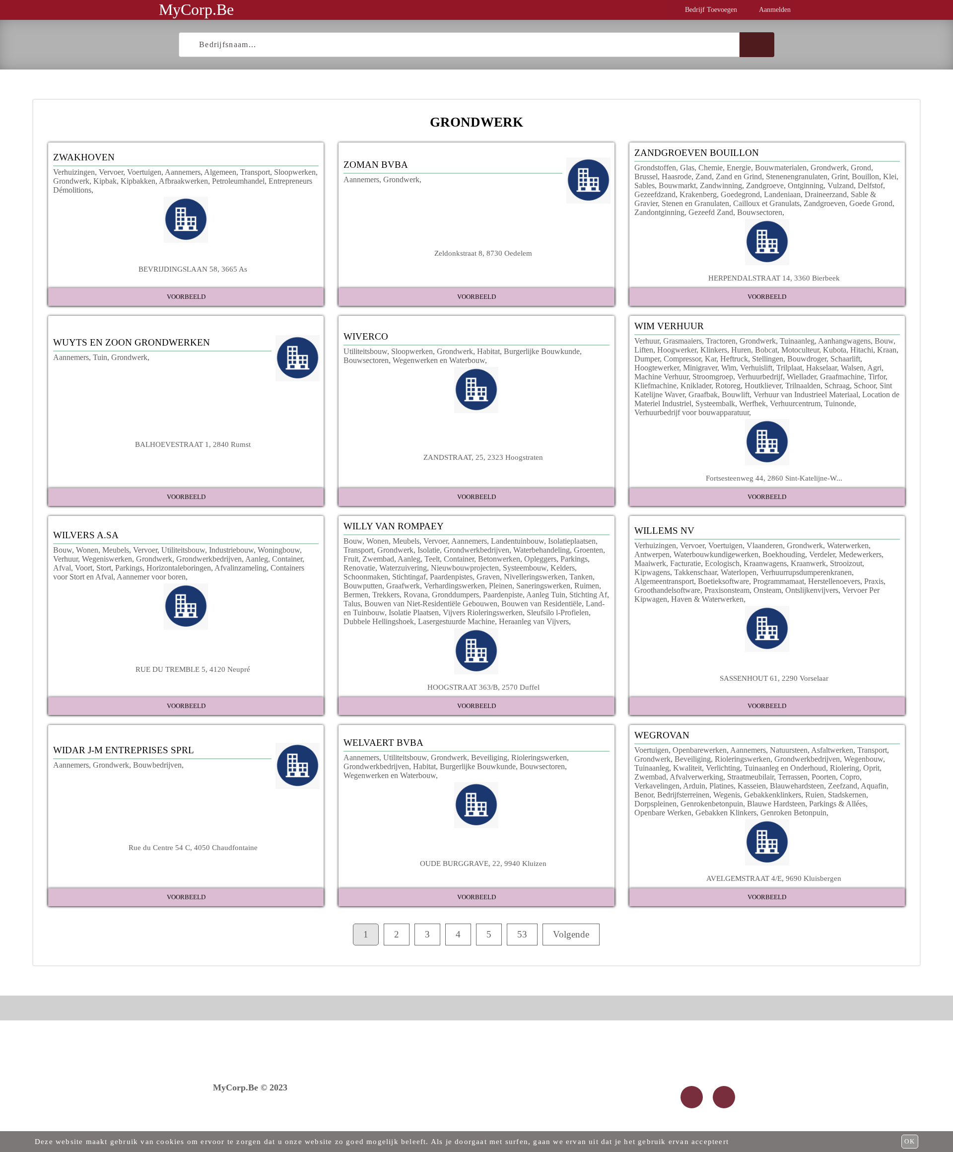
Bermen (355, 594)
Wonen (87, 550)
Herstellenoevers (834, 581)
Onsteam (767, 590)
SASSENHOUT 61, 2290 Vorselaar (774, 678)
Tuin (100, 357)
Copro (850, 777)
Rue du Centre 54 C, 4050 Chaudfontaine (193, 847)
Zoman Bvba (375, 164)
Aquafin (873, 786)
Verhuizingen (74, 172)
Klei (889, 176)
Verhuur (646, 341)
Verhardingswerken (454, 585)
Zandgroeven (824, 203)
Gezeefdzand (655, 194)
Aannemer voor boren (151, 577)
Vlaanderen (765, 545)
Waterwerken (848, 545)
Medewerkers (860, 554)
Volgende (571, 934)
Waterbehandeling (541, 550)
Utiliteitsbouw (365, 351)
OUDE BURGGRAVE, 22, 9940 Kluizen (483, 863)
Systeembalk (715, 403)
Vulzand (840, 185)
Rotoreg (728, 385)
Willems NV (664, 530)
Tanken (581, 577)
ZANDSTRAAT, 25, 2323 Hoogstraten (483, 457)
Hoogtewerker (656, 367)
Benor (643, 795)
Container (287, 559)
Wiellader (801, 376)
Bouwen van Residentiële (541, 603)
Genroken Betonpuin (793, 812)
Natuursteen (789, 750)
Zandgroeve (765, 185)
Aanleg (256, 559)
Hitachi (861, 350)
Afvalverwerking (696, 777)
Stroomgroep (712, 376)
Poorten (824, 777)
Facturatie (685, 563)
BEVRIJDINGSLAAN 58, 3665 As (192, 269)
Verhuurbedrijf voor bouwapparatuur (691, 412)
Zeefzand (842, 786)
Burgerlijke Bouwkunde (542, 351)
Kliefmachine (655, 385)
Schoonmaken (365, 577)
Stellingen (767, 359)
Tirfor (876, 376)
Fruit (350, 559)
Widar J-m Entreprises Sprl (123, 750)
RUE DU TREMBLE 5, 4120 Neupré (193, 669)
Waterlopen (738, 572)
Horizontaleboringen (178, 568)
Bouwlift (735, 394)
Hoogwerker (676, 350)
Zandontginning (659, 212)
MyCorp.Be (196, 9)
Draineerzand (826, 194)
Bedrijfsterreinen (683, 795)
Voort (83, 568)
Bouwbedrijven (157, 765)
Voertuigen (144, 172)
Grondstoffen (655, 167)
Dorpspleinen (655, 803)
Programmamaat (778, 581)
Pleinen (500, 585)
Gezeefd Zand (710, 212)
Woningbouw (279, 550)
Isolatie (428, 550)
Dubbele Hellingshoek (378, 621)
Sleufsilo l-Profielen (558, 612)
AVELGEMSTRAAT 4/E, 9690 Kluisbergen (773, 878)
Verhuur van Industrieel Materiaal (805, 394)
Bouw (884, 341)
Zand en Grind (739, 176)
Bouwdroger (806, 359)
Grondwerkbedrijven (209, 559)
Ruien (814, 795)
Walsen (852, 367)
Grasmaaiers (682, 341)
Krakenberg (698, 194)
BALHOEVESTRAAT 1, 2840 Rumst (193, 444)
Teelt (432, 559)
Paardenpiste (503, 594)
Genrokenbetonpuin (712, 803)
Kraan (886, 350)
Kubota (834, 350)
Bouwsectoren (759, 212)
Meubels (115, 550)
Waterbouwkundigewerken (716, 554)
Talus (351, 603)
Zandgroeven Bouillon (696, 152)
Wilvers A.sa (86, 535)
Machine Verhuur (661, 376)
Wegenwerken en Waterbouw (439, 360)
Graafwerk (403, 585)
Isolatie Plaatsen (414, 612)
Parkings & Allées (837, 803)
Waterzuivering (403, 568)
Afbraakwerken (183, 181)
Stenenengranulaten (796, 176)
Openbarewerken (700, 750)
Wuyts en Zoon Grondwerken (131, 342)
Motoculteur (800, 350)
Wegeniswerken (107, 559)
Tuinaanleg (797, 341)
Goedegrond (740, 194)
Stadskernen (847, 795)
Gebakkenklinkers (772, 795)
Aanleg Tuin (545, 594)
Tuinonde (839, 403)
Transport (255, 172)
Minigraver (700, 367)
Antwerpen (652, 554)
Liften (643, 350)
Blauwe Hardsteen (776, 803)
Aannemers (183, 172)
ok (909, 1141)
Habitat (488, 351)
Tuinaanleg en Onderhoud (785, 768)
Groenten (588, 550)
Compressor (682, 359)
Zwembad (378, 559)
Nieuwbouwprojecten (465, 568)
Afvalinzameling (240, 568)
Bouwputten (362, 585)
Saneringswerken (543, 585)
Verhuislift (756, 367)
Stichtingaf (409, 577)
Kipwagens (652, 572)
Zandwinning (721, 185)
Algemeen (220, 172)
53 (522, 934)
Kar (710, 359)
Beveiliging (489, 757)
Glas (687, 167)
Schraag (837, 385)
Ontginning (805, 185)
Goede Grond (870, 203)
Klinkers (713, 350)
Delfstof (870, 185)
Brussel (646, 176)
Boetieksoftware (723, 581)
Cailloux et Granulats (766, 203)
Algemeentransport (664, 581)
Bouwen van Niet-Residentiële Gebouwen (430, 603)
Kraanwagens (765, 563)
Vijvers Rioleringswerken (483, 612)
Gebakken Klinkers (725, 812)
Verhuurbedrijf (760, 376)
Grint (839, 176)
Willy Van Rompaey (393, 526)
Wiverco (365, 336)
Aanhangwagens (844, 341)
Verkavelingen (657, 786)
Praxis (874, 581)
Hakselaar (821, 367)
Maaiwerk (650, 563)
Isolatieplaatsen (572, 541)
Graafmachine (842, 376)
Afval (62, 568)
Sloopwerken (295, 172)
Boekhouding (783, 554)
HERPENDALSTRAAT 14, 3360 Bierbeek (774, 278)
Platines (721, 786)
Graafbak (703, 394)
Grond (861, 167)
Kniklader (696, 385)
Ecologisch (722, 563)
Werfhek (752, 403)
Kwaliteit (687, 768)
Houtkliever (763, 385)
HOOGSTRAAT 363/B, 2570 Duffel (483, 687)
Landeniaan (782, 194)
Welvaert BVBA (383, 742)
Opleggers (540, 559)
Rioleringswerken (539, 757)
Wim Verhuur (669, 326)
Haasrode (676, 176)
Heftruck (734, 359)
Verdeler (822, 554)
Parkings (128, 568)
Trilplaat (789, 367)
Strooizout (846, 563)
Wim (728, 367)
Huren (741, 350)
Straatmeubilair (750, 777)
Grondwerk (71, 181)
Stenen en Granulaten (695, 203)
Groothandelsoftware (667, 590)
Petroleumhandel (238, 181)
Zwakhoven (84, 157)
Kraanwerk (808, 563)
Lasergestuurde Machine (456, 621)
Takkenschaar (695, 572)
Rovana (416, 594)
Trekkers (386, 594)
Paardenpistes (451, 577)
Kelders (562, 568)
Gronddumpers (455, 594)
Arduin (694, 786)
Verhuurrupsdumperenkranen (806, 572)
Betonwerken (499, 559)
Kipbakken (138, 181)
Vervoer (111, 172)
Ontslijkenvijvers (811, 590)
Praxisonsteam (726, 590)
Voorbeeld (186, 296)
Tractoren (721, 341)
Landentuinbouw (517, 541)
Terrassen (793, 777)
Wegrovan (661, 735)
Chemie (710, 167)
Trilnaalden (802, 385)
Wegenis (726, 795)
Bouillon (865, 176)
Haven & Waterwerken (707, 599)
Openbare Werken (662, 812)
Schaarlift (845, 359)
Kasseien (752, 786)
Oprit (871, 768)
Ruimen (586, 585)
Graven (488, 577)
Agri (874, 367)
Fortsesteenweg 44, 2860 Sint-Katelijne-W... (774, 478)
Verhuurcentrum (795, 403)
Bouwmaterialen (781, 167)
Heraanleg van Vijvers (534, 621)
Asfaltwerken (832, 750)
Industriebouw (231, 550)
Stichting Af (588, 594)
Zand (703, 176)
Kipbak (105, 181)
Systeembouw (524, 568)
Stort (103, 568)
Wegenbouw (863, 759)
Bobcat (766, 350)
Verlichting (723, 768)
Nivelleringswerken (534, 577)
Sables (644, 185)
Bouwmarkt (677, 185)
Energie (739, 167)
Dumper (647, 359)
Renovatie (359, 568)
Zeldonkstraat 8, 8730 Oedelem (483, 253)
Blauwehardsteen (797, 786)
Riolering (844, 768)
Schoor (865, 385)
